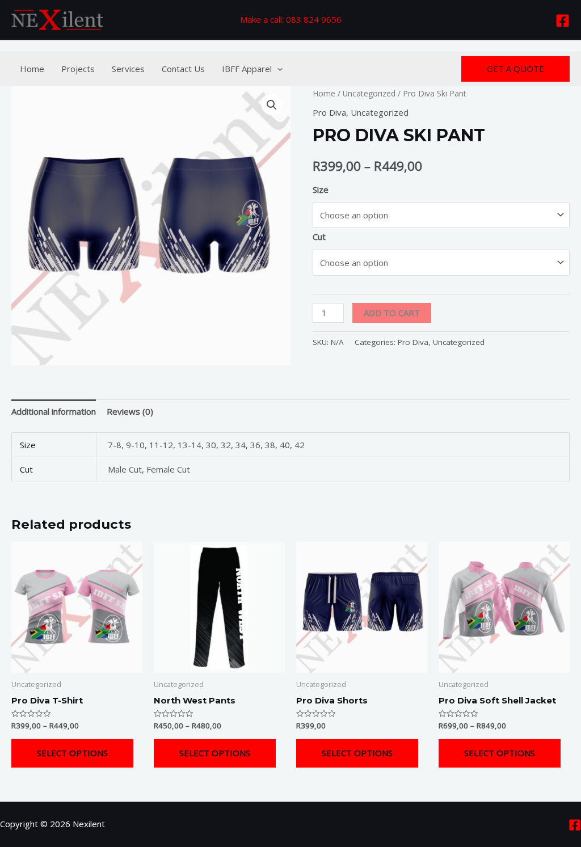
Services (128, 68)
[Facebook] (562, 21)
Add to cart (392, 312)
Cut (319, 236)
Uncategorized (369, 93)
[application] (277, 69)
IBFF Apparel (247, 68)
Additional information (53, 411)
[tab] (53, 411)
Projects (78, 68)
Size (321, 189)
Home (32, 68)
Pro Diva (329, 112)
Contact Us (183, 68)
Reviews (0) (130, 411)
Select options (72, 752)
